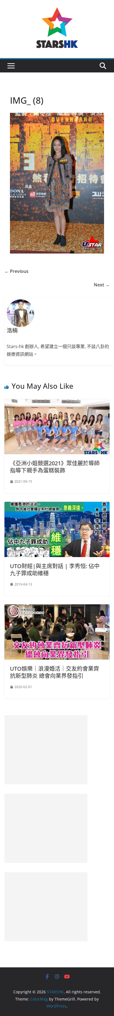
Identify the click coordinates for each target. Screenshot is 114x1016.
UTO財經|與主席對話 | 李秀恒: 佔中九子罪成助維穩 (55, 569)
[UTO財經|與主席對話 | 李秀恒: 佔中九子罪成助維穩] (57, 506)
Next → (102, 285)
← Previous (16, 271)
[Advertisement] (45, 749)
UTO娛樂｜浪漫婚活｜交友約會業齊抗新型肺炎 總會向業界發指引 (54, 672)
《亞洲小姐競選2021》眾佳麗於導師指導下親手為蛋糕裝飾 (55, 466)
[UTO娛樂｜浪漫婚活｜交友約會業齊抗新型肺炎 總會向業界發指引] (57, 608)
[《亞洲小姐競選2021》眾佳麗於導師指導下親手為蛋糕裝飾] (57, 403)
